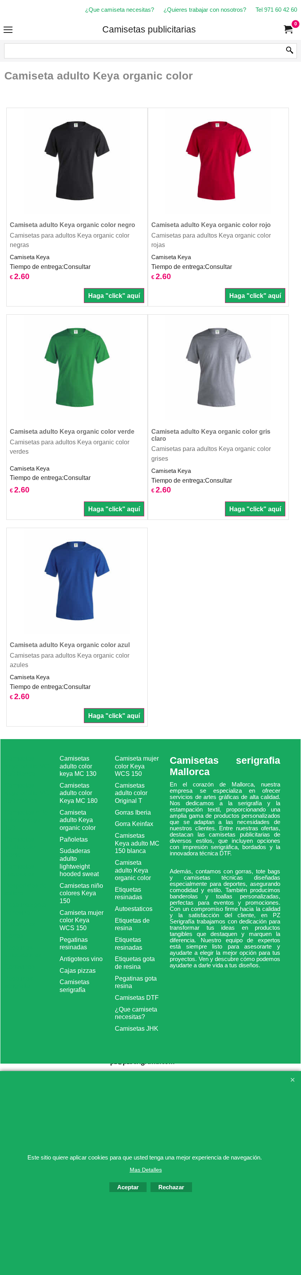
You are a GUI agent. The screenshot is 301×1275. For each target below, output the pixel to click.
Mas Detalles (146, 1170)
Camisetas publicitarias (149, 29)
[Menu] (8, 30)
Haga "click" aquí (114, 295)
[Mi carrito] (288, 29)
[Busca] (289, 51)
